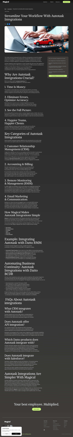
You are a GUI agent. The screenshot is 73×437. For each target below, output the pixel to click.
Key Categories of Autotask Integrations (57, 60)
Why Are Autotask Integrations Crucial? (57, 58)
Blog (5, 9)
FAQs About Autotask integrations (56, 69)
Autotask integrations (20, 81)
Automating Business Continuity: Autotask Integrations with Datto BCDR (57, 67)
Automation (9, 9)
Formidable (8, 230)
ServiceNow (8, 227)
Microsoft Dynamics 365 (15, 158)
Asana (7, 231)
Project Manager (9, 234)
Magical (6, 218)
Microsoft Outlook (9, 228)
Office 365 (8, 233)
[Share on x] (11, 24)
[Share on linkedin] (7, 24)
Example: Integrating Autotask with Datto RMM (57, 63)
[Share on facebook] (9, 24)
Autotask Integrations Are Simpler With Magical (57, 72)
